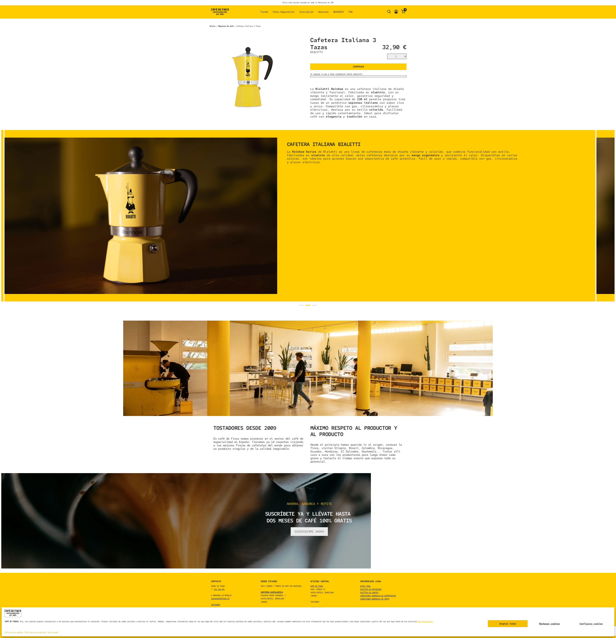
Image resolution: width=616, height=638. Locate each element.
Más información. (425, 621)
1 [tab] (301, 305)
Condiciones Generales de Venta (374, 599)
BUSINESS (338, 11)
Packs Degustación (284, 11)
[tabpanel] (299, 216)
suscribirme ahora (309, 531)
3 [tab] (314, 305)
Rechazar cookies (549, 623)
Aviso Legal (52, 632)
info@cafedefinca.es (220, 598)
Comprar (358, 66)
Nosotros (323, 11)
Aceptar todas (507, 623)
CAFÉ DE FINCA (316, 586)
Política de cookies (14, 632)
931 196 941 (219, 589)
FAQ (350, 11)
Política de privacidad (35, 632)
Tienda (264, 11)
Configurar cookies (591, 623)
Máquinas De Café (226, 26)
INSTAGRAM (215, 604)
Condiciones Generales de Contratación (378, 595)
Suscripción (306, 11)
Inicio (212, 26)
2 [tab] (307, 305)
